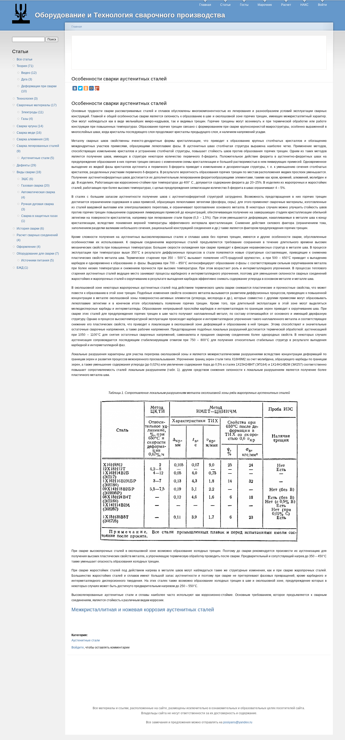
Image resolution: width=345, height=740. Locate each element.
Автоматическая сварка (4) (38, 194)
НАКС (304, 5)
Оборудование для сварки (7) (38, 253)
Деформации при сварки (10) (39, 88)
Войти (322, 5)
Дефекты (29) (26, 165)
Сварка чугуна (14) (30, 126)
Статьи (225, 5)
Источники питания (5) (37, 260)
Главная (205, 5)
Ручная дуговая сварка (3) (37, 206)
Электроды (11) (32, 112)
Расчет (286, 5)
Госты (244, 5)
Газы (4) (27, 119)
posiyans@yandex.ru (237, 722)
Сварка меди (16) (29, 132)
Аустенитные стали (85, 640)
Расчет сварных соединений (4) (37, 237)
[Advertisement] (37, 353)
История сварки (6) (30, 228)
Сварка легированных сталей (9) (38, 148)
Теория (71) (25, 66)
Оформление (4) (28, 247)
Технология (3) (27, 98)
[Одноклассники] (86, 88)
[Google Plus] (97, 88)
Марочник (265, 5)
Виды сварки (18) (29, 172)
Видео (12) (29, 73)
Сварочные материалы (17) (37, 105)
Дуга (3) (26, 79)
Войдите (77, 647)
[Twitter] (80, 88)
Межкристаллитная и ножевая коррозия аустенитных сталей (142, 609)
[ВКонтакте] (74, 88)
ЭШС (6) (27, 179)
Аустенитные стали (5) (37, 158)
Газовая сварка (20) (35, 185)
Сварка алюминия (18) (33, 139)
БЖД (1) (22, 268)
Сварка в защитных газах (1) (39, 218)
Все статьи (24, 59)
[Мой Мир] (91, 88)
